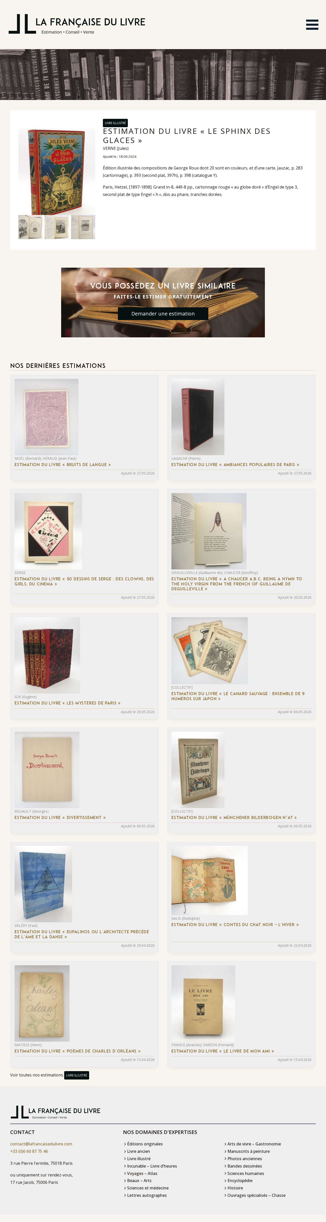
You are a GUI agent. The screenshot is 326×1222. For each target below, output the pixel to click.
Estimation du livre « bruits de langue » (63, 465)
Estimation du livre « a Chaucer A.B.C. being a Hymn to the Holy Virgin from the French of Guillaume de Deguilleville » (236, 584)
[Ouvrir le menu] (312, 25)
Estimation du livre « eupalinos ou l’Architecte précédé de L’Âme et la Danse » (82, 934)
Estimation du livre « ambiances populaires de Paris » (235, 465)
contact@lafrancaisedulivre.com (41, 1144)
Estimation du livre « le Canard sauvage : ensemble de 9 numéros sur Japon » (238, 696)
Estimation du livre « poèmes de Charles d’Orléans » (78, 1052)
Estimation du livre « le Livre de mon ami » (222, 1052)
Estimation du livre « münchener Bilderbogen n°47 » (234, 818)
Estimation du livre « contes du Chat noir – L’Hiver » (235, 925)
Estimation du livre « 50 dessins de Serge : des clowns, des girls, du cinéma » (84, 581)
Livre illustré (115, 123)
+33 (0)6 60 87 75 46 (29, 1151)
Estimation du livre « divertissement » (60, 818)
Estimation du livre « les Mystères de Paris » (68, 703)
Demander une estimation (163, 313)
